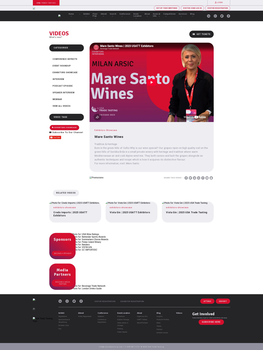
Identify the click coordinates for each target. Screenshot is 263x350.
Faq (59, 329)
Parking (120, 329)
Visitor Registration (218, 8)
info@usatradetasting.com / (112, 347)
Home (71, 14)
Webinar (57, 99)
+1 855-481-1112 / (133, 347)
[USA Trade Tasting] (43, 303)
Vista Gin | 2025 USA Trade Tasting (186, 212)
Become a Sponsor (62, 253)
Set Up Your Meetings (166, 8)
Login (220, 2)
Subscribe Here (211, 322)
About (147, 14)
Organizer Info (142, 316)
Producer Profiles (163, 319)
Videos (159, 326)
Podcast (159, 329)
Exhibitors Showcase (65, 72)
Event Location (137, 15)
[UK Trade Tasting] (43, 312)
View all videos (62, 106)
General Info (156, 15)
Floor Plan (95, 15)
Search (113, 14)
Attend (104, 14)
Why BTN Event (142, 323)
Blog (192, 14)
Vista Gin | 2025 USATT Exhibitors (130, 212)
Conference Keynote (65, 59)
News (159, 323)
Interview (58, 79)
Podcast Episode (63, 86)
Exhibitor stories (162, 333)
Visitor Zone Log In (192, 8)
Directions (121, 316)
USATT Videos (142, 319)
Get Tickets (203, 34)
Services (183, 14)
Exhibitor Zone (63, 325)
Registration (62, 316)
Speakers (101, 316)
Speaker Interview (64, 93)
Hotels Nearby (122, 332)
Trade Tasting (46, 3)
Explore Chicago (123, 319)
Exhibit (86, 14)
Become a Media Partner (62, 283)
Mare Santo (132, 163)
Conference (124, 14)
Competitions (169, 14)
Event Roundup (62, 66)
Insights (159, 316)
